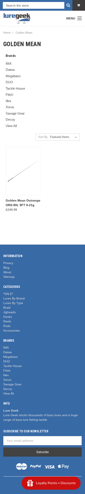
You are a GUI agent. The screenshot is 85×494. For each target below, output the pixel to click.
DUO (9, 82)
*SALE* (8, 294)
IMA (9, 63)
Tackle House (15, 88)
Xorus (10, 107)
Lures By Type (13, 303)
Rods (6, 326)
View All (11, 126)
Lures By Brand (14, 298)
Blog (6, 267)
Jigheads (9, 312)
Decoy (10, 119)
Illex (8, 101)
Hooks (7, 316)
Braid (6, 307)
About (7, 272)
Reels (7, 321)
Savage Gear (15, 113)
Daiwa (10, 69)
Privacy (8, 263)
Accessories (11, 330)
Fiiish (9, 94)
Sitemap (9, 276)
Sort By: (43, 137)
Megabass (13, 76)
